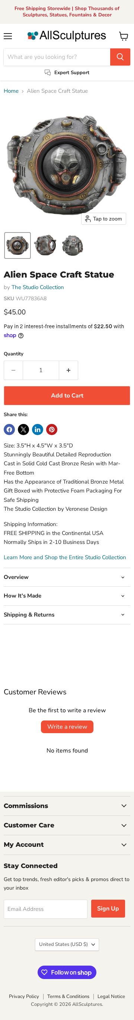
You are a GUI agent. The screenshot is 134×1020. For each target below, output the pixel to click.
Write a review (67, 727)
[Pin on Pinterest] (51, 429)
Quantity (13, 354)
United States (63, 944)
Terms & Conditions (68, 996)
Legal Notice (111, 996)
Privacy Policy (24, 996)
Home (11, 91)
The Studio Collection (38, 287)
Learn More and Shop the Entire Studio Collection (65, 557)
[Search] (120, 57)
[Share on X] (23, 429)
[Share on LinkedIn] (37, 429)
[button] (17, 245)
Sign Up (108, 909)
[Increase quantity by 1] (68, 370)
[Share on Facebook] (9, 429)
